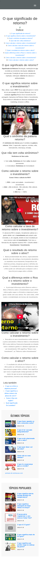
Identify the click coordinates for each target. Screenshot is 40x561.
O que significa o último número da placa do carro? (11, 393)
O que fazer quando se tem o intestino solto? (25, 422)
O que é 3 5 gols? (23, 525)
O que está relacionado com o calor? (26, 439)
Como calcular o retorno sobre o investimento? (21, 43)
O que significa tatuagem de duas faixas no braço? (24, 505)
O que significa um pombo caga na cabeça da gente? (25, 545)
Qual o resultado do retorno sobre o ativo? (21, 50)
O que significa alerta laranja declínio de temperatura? (25, 495)
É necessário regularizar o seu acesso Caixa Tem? (24, 516)
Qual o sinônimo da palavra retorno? (21, 38)
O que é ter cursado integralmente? (24, 431)
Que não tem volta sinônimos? (21, 40)
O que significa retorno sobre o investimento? (21, 36)
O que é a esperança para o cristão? (25, 465)
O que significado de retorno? (20, 33)
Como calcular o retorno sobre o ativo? (21, 60)
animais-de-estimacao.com (14, 473)
